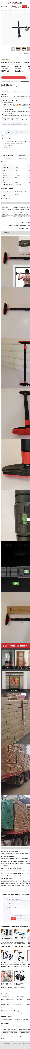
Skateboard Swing (5, 1004)
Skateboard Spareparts (19, 1002)
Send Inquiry (14, 77)
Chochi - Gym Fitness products (8, 999)
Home (2, 10)
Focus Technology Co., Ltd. (18, 1043)
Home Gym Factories (7, 1026)
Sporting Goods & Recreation (10, 10)
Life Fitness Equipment (7, 1019)
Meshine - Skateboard (6, 1002)
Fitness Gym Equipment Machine (10, 1032)
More (2, 1038)
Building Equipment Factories (21, 1026)
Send (13, 918)
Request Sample (25, 81)
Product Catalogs (21, 996)
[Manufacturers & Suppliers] (15, 2)
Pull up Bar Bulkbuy (22, 1036)
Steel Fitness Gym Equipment (9, 1036)
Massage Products (18, 999)
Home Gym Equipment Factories (9, 1029)
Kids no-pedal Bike (18, 1004)
